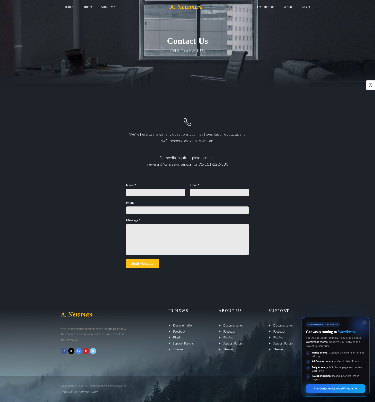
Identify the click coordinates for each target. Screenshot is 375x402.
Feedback (179, 331)
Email (194, 185)
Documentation (183, 325)
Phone (130, 202)
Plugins (178, 337)
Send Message (142, 263)
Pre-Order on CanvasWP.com (333, 388)
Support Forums (183, 343)
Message (133, 220)
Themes (178, 349)
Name (131, 185)
